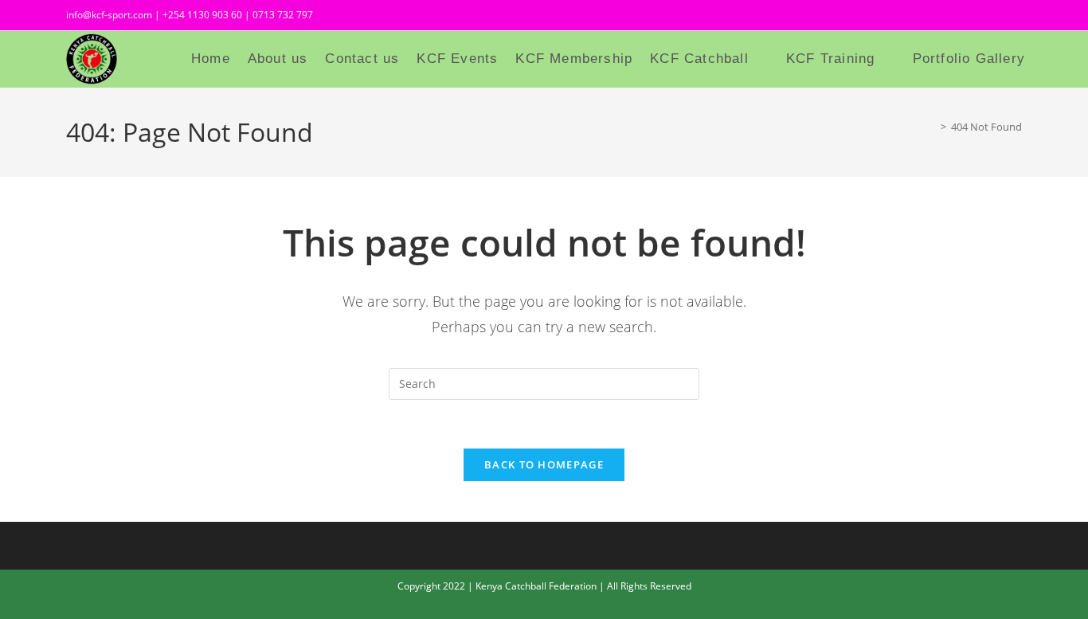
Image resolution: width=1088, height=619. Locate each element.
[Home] (932, 126)
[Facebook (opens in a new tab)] (961, 17)
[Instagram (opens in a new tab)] (990, 17)
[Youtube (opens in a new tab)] (1013, 17)
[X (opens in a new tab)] (932, 17)
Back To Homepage (544, 464)
